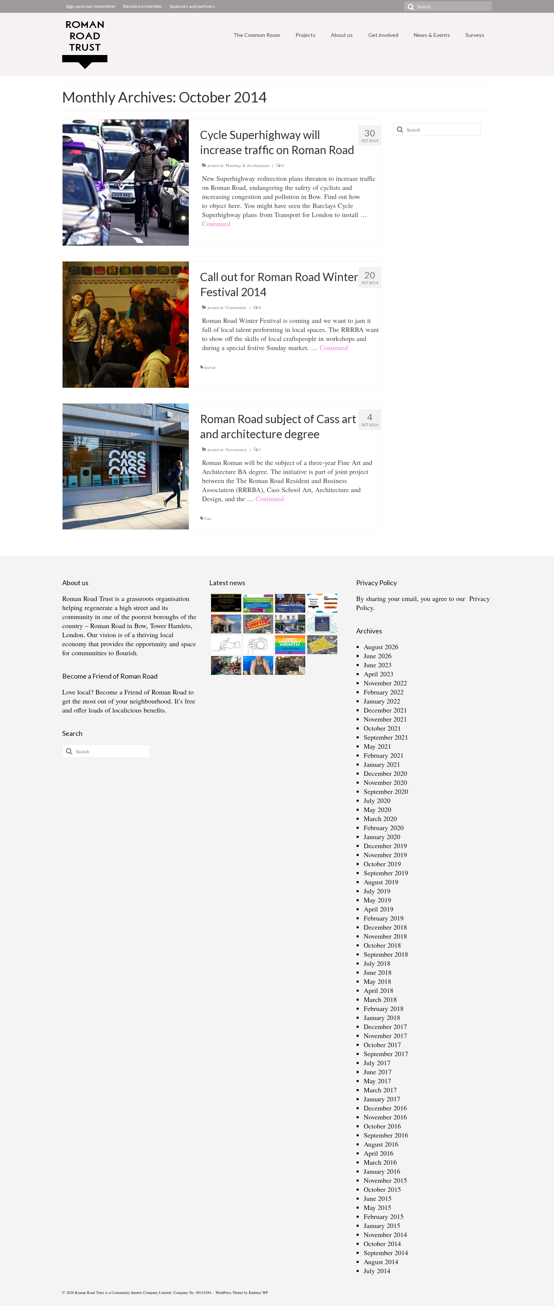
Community (236, 307)
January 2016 (382, 1171)
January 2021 (382, 764)
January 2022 (382, 700)
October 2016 (382, 1125)
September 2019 (386, 872)
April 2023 (378, 673)
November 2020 (385, 782)
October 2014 (382, 1243)
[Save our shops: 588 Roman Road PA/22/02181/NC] (289, 624)
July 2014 (377, 1270)
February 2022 (384, 691)
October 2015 (382, 1189)
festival (209, 367)
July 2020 (377, 800)
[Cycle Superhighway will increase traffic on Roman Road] (126, 181)
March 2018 (380, 999)
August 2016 (381, 1143)
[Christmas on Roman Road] (225, 665)
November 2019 (385, 854)
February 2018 (384, 1008)
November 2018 (385, 936)
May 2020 (377, 809)
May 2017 (377, 1080)
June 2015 (378, 1198)
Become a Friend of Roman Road (141, 691)
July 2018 (377, 963)
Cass (207, 518)
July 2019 (377, 890)
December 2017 (385, 1026)
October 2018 (382, 945)
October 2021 (382, 728)
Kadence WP (258, 1292)
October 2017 (382, 1044)
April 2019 (378, 908)
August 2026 (381, 646)
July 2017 (377, 1062)
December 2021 (385, 709)
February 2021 (384, 755)
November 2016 (385, 1116)
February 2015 (384, 1216)
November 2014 (385, 1234)
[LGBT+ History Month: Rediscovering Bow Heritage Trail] (289, 644)
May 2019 (377, 899)
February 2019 (384, 917)
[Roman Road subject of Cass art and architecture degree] (126, 465)
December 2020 (385, 773)
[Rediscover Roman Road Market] (257, 665)
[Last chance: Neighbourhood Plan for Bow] (321, 644)
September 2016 (386, 1134)
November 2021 (385, 718)
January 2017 (382, 1098)
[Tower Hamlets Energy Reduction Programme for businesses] (257, 603)
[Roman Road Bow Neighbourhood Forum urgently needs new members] (225, 603)
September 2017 (386, 1053)
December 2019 (385, 845)
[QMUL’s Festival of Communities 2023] (289, 603)
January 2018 (382, 1017)
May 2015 (377, 1207)
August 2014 (381, 1261)
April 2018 (378, 990)
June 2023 (378, 664)
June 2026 (378, 655)
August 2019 (381, 881)
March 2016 (380, 1162)
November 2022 (385, 682)
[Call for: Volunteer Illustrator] (225, 644)
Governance (236, 449)
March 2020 (380, 818)
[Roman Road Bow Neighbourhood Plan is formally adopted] (257, 624)
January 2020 (382, 836)
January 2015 (382, 1225)
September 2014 (386, 1252)
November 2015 (385, 1180)
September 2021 (386, 737)
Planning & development (247, 165)
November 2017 (385, 1035)
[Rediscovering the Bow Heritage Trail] (321, 624)
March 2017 (380, 1089)
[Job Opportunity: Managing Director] (321, 603)
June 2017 (378, 1071)
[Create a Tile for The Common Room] (225, 624)
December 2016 (385, 1107)
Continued (216, 223)
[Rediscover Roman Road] (289, 665)
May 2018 (377, 981)
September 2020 (386, 791)
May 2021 (377, 746)
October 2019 (382, 863)
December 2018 (385, 926)
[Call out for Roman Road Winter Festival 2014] (126, 323)
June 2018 (378, 972)
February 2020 (384, 827)
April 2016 (378, 1153)
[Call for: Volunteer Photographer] (257, 644)
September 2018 (386, 954)
